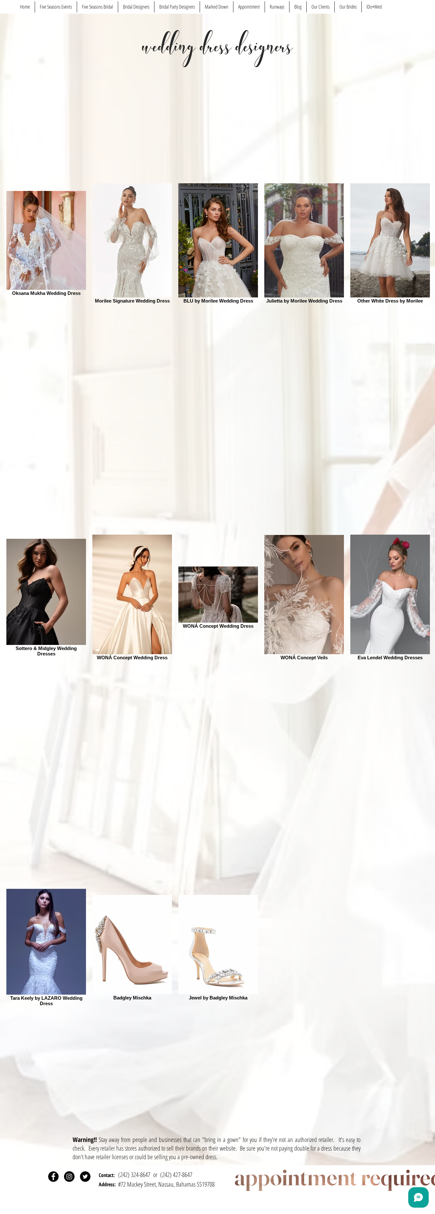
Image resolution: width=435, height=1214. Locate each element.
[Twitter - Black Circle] (85, 1176)
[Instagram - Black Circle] (69, 1176)
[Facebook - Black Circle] (53, 1176)
